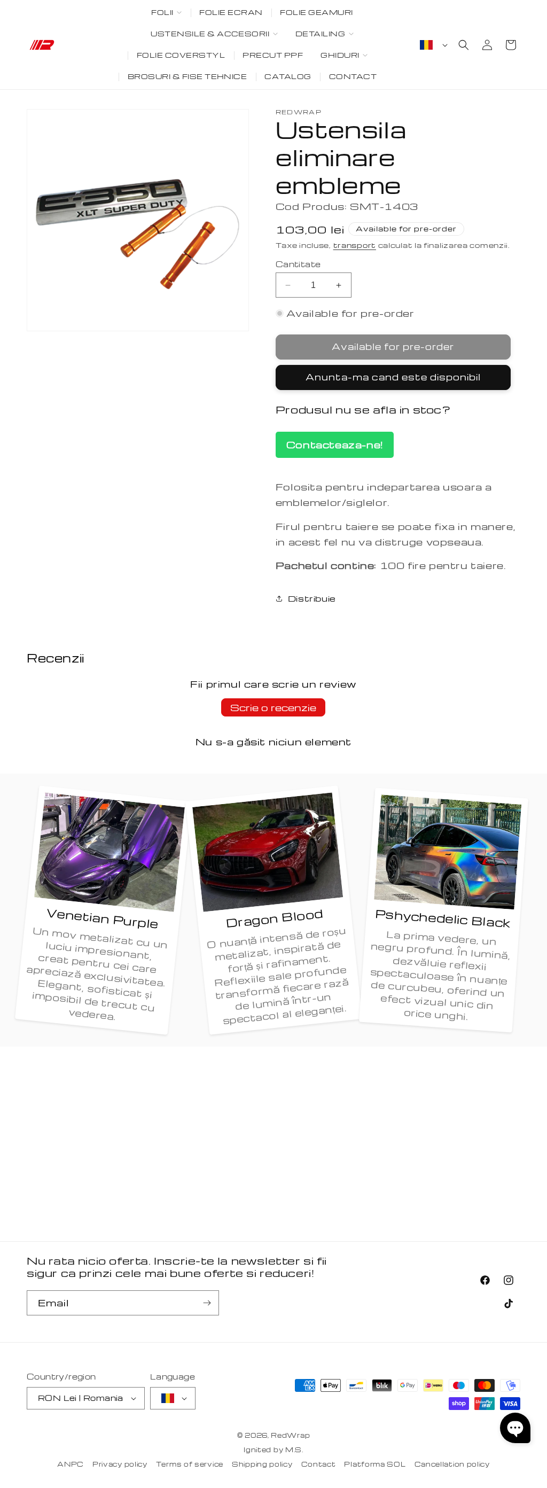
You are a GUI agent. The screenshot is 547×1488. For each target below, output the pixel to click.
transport (354, 245)
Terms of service (189, 1464)
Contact (318, 1464)
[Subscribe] (206, 1302)
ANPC (70, 1464)
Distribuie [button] (312, 598)
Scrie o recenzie (273, 707)
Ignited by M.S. (273, 1449)
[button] (167, 13)
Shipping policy (262, 1464)
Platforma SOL (374, 1464)
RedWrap (290, 1435)
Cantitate (298, 264)
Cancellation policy (452, 1464)
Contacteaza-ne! (334, 444)
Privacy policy (119, 1464)
